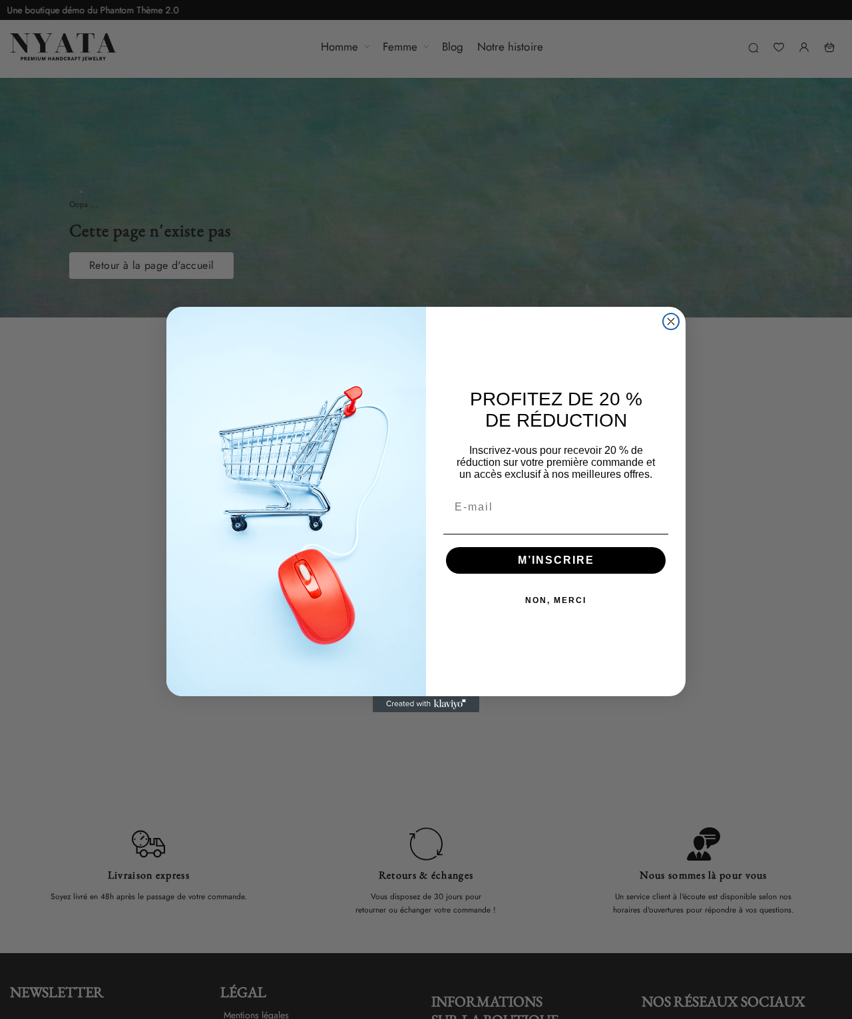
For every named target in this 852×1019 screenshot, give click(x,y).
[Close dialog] (671, 321)
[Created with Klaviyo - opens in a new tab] (426, 704)
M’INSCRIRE (556, 560)
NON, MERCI (555, 601)
